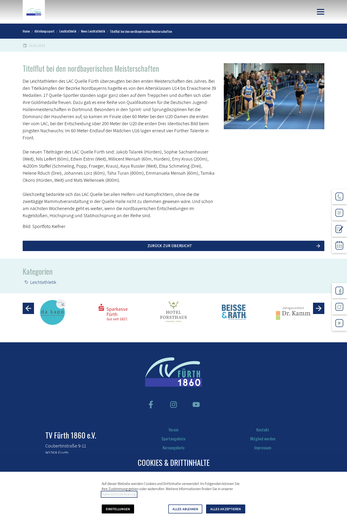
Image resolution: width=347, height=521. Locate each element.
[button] (320, 12)
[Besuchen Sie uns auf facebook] (151, 404)
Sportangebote (173, 438)
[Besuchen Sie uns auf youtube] (196, 404)
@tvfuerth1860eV (339, 334)
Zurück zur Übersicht (170, 245)
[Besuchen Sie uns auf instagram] (173, 404)
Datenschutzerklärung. (119, 494)
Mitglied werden (262, 438)
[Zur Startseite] (34, 12)
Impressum (262, 447)
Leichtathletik (43, 282)
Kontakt (262, 429)
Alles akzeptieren (225, 509)
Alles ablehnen (185, 509)
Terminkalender (339, 256)
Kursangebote (174, 447)
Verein (173, 429)
